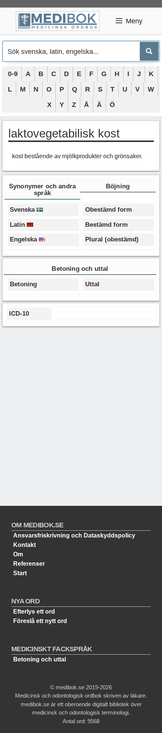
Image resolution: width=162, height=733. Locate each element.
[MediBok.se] (61, 21)
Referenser (29, 563)
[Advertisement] (81, 413)
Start (20, 573)
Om (18, 554)
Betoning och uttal (39, 659)
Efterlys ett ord (34, 611)
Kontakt (24, 545)
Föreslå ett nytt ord (40, 621)
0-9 (13, 74)
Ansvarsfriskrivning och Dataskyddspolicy (74, 535)
